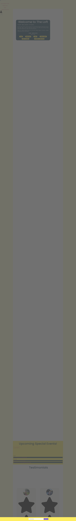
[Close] (75, 518)
